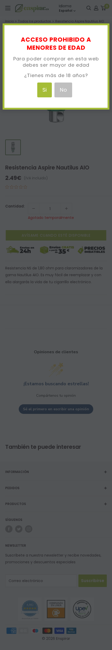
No (63, 89)
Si (44, 89)
